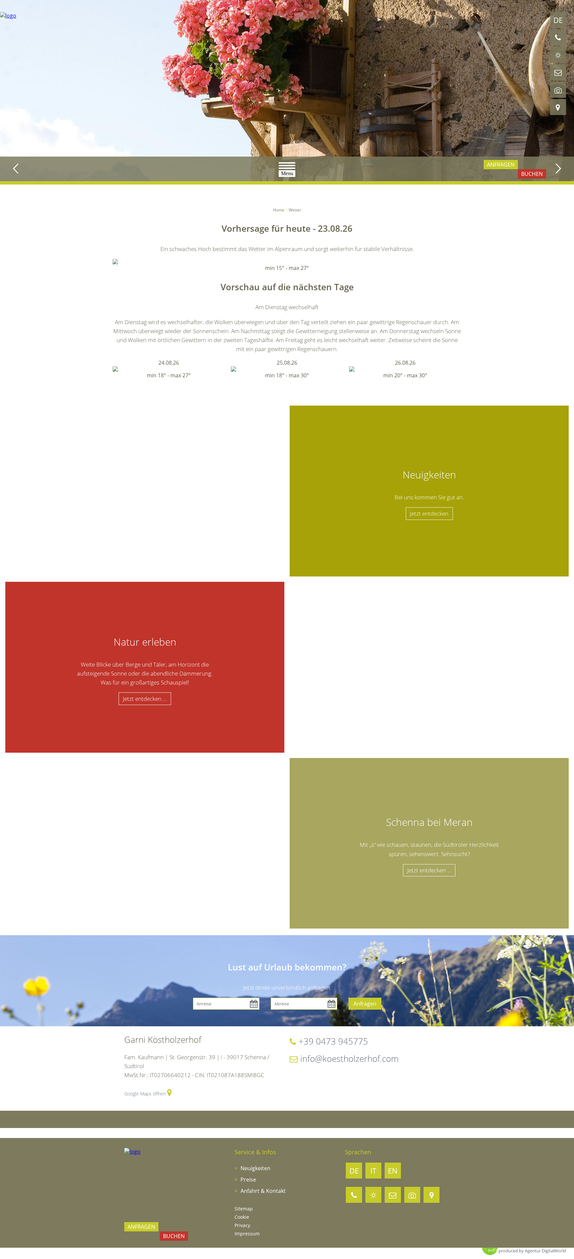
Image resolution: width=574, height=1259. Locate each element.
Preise (247, 1179)
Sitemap (244, 1208)
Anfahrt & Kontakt (262, 1191)
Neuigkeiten (254, 1168)
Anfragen (364, 1003)
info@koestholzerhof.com (349, 1059)
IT (373, 1171)
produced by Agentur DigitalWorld (532, 1251)
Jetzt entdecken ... (145, 698)
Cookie (242, 1217)
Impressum (247, 1233)
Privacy (242, 1225)
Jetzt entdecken (429, 513)
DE (558, 20)
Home (278, 210)
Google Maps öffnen (145, 1093)
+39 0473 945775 (333, 1041)
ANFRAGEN (501, 164)
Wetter (295, 210)
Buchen (532, 174)
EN (393, 1171)
